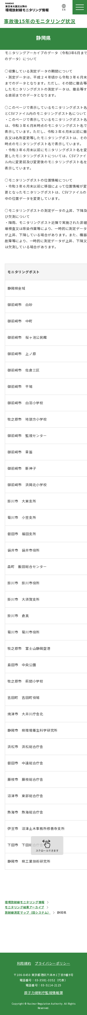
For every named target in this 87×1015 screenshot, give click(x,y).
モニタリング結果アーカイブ (24, 907)
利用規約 (24, 963)
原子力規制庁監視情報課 (43, 992)
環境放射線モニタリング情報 (24, 902)
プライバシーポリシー (52, 963)
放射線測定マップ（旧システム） (28, 912)
